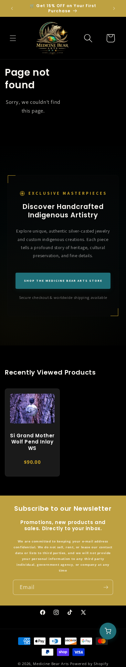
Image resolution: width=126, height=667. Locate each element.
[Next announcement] (114, 8)
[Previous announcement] (12, 8)
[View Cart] (108, 631)
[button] (13, 38)
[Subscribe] (106, 587)
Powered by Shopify (89, 663)
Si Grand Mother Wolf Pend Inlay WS (32, 442)
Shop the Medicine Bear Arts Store (63, 281)
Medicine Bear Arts (51, 663)
